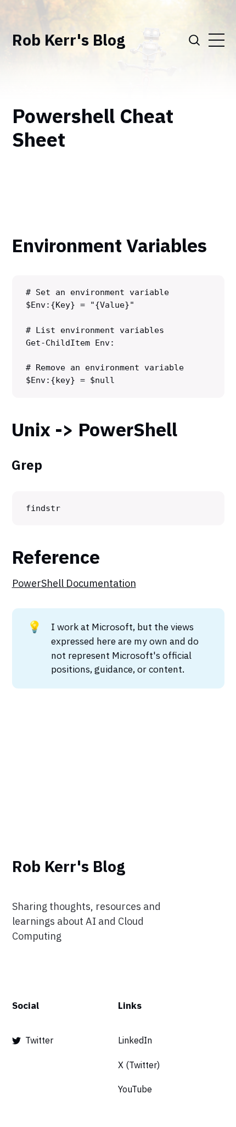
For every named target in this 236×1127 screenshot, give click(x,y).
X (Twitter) (139, 1064)
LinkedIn (135, 1040)
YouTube (135, 1089)
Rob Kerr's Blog (68, 40)
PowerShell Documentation (74, 583)
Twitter (39, 1040)
